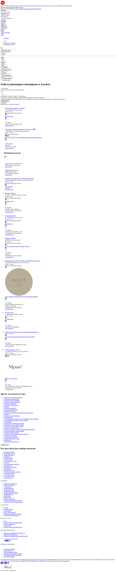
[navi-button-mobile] (2, 34)
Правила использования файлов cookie (30, 9)
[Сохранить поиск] (2, 58)
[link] (3, 26)
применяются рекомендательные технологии (34, 559)
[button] (2, 29)
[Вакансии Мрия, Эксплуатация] (59, 367)
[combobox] (8, 50)
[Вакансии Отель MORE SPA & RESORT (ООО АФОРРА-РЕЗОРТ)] (59, 282)
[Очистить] (3, 53)
